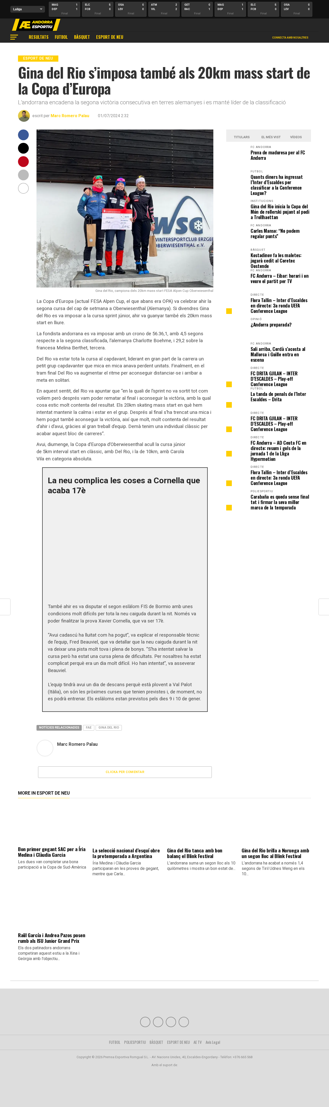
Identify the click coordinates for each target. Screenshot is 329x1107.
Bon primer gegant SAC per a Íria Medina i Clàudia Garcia (52, 851)
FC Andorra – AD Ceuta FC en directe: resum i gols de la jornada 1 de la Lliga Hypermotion (278, 450)
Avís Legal (213, 1042)
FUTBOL (61, 37)
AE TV (198, 1042)
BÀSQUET (82, 37)
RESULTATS (39, 37)
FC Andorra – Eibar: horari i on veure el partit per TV (280, 278)
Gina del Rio (108, 727)
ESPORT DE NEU (109, 37)
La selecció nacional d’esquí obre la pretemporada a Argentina (126, 853)
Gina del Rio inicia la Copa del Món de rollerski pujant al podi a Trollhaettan (280, 211)
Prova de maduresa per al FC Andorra (278, 155)
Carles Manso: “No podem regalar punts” (275, 233)
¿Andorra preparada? (271, 324)
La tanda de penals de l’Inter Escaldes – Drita (278, 396)
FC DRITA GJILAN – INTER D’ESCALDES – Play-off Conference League (274, 378)
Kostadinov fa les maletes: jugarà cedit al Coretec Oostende (276, 260)
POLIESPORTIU (135, 1042)
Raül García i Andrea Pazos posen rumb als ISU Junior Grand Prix (51, 937)
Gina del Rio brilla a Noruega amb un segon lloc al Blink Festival (275, 853)
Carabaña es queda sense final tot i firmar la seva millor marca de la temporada (280, 502)
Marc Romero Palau (70, 115)
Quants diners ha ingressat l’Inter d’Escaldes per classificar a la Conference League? (277, 184)
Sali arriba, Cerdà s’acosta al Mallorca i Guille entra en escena (278, 354)
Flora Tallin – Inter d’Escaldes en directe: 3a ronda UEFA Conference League (279, 305)
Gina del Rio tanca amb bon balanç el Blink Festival (194, 853)
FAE (89, 727)
